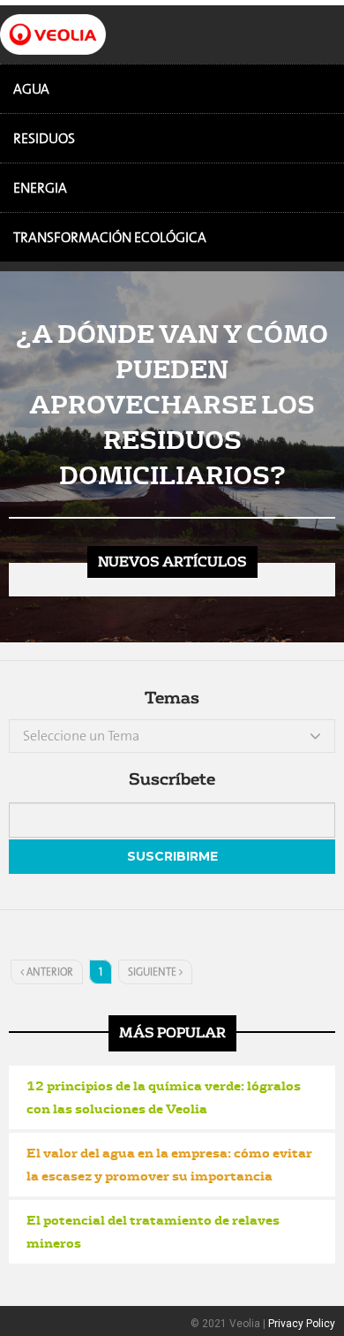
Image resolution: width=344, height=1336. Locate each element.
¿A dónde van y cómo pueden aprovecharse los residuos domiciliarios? (172, 403)
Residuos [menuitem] (44, 138)
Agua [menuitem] (31, 89)
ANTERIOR (48, 972)
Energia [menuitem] (40, 187)
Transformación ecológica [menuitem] (109, 237)
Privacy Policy (301, 1323)
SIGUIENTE (153, 972)
